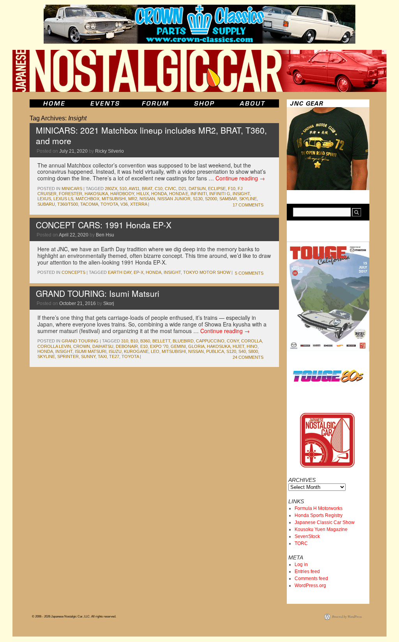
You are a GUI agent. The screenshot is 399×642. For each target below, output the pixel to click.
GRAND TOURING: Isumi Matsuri (97, 293)
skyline (248, 198)
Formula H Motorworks (319, 508)
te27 (114, 356)
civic (170, 188)
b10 (134, 341)
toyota (109, 204)
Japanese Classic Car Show (325, 522)
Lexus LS (63, 198)
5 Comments (249, 273)
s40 (242, 351)
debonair (127, 346)
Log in (301, 564)
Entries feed (307, 571)
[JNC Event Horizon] (104, 103)
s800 (253, 351)
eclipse (217, 188)
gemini (178, 346)
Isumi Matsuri (90, 351)
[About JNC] (253, 103)
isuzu (115, 351)
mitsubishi (114, 198)
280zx (111, 188)
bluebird (183, 341)
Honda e (178, 193)
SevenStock (307, 536)
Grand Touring (80, 341)
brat (147, 188)
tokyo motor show (206, 272)
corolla (251, 341)
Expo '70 (159, 346)
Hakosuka (96, 193)
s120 (231, 351)
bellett (161, 341)
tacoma (89, 204)
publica (215, 351)
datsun (197, 188)
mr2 (132, 198)
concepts (73, 272)
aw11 (134, 188)
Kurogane (136, 351)
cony (233, 341)
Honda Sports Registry (319, 515)
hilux (142, 193)
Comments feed (311, 578)
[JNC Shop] (204, 103)
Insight (241, 193)
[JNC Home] (54, 103)
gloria (196, 346)
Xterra (138, 204)
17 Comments (248, 205)
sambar (228, 198)
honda (159, 193)
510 (123, 188)
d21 (182, 188)
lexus (44, 198)
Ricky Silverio (109, 151)
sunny (88, 356)
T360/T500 (67, 204)
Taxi (102, 356)
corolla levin (54, 346)
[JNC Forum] (156, 103)
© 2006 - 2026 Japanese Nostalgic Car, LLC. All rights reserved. (74, 616)
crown (81, 346)
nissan (147, 198)
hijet (238, 346)
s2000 (211, 198)
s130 (198, 198)
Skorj (108, 303)
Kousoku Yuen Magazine (321, 529)
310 (124, 341)
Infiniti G (219, 193)
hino (252, 346)
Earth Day (119, 272)
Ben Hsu (105, 235)
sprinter (68, 356)
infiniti (199, 193)
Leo (155, 351)
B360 (145, 341)
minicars (72, 188)
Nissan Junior (174, 198)
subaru (46, 204)
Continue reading (240, 178)
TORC (301, 543)
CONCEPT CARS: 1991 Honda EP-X (103, 225)
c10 (158, 188)
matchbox (87, 198)
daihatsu (102, 346)
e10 (144, 346)
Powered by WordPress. (347, 616)
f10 (231, 188)
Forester (70, 193)
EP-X (138, 272)
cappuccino (210, 341)
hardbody (122, 193)
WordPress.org (310, 585)
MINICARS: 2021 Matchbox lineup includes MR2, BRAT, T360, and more (151, 135)
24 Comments (248, 357)
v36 (124, 204)
